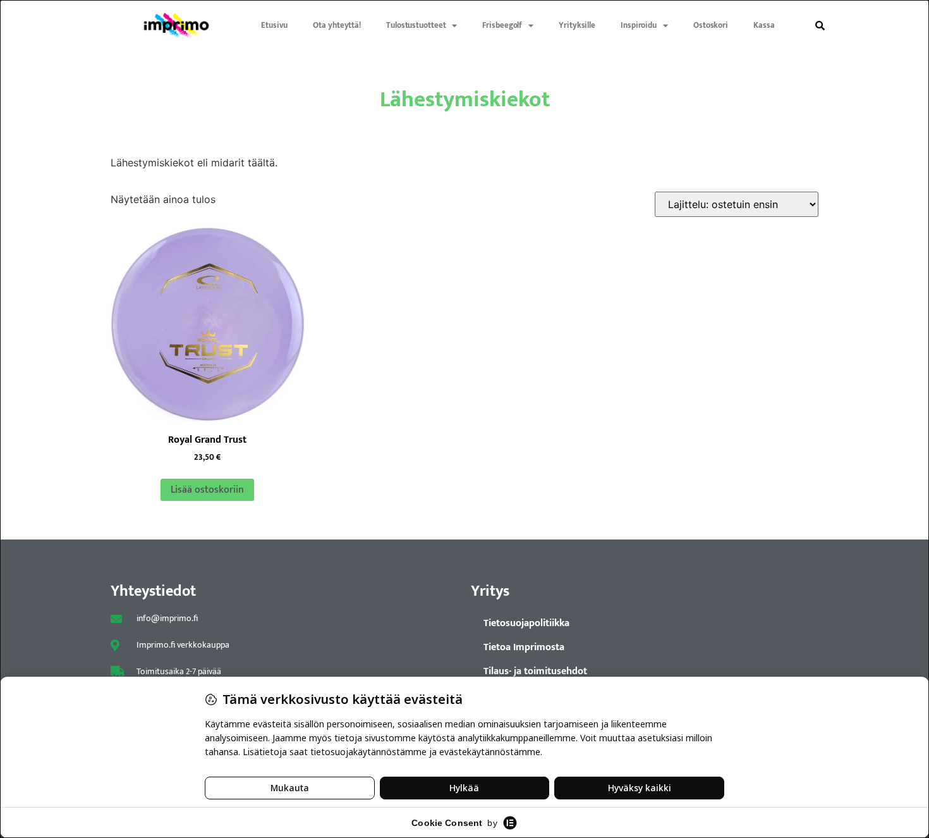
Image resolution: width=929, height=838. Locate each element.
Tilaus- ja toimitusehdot (535, 671)
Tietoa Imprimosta (523, 647)
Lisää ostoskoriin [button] (207, 489)
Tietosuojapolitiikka (526, 623)
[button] (819, 25)
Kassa (764, 26)
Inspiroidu (639, 26)
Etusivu (274, 26)
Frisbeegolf (502, 26)
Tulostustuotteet (416, 26)
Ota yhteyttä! (337, 26)
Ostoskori (710, 26)
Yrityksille (577, 26)
